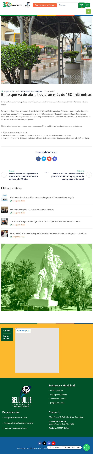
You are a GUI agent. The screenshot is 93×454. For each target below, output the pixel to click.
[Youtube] (53, 443)
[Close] (44, 443)
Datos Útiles (6, 337)
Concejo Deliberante (58, 395)
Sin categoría (25, 91)
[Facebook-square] (40, 443)
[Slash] (46, 172)
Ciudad (6, 330)
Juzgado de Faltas (57, 403)
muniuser (38, 91)
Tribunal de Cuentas (58, 399)
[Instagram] (49, 443)
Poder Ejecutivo (56, 390)
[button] (45, 5)
